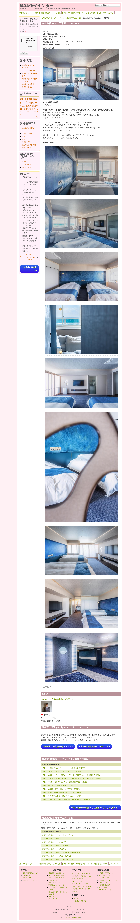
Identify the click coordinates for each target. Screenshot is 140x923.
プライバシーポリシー (106, 878)
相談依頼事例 (75, 13)
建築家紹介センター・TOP (28, 13)
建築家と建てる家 (77, 873)
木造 (26, 99)
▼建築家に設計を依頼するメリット (58, 746)
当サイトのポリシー (105, 875)
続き (37, 117)
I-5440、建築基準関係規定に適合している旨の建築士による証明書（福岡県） (72, 778)
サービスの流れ (27, 133)
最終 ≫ (30, 260)
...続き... (74, 891)
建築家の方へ (78, 899)
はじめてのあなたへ (29, 70)
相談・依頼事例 (76, 864)
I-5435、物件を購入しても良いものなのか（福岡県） (62, 796)
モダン (34, 109)
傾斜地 (74, 876)
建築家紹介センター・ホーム (53, 18)
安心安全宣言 (101, 13)
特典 (23, 136)
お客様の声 (66, 13)
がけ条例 (88, 886)
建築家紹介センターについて (108, 880)
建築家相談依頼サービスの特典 (54, 842)
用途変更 (75, 889)
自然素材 (33, 99)
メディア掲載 (103, 887)
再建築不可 (86, 884)
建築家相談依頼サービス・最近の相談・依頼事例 (61, 852)
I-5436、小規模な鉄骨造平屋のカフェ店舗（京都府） (62, 792)
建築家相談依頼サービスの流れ (50, 13)
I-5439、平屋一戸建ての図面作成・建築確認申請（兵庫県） (65, 782)
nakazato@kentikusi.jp (73, 917)
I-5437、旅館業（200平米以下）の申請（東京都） (61, 789)
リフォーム (87, 876)
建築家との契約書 (28, 84)
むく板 (23, 109)
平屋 (79, 889)
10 (30, 257)
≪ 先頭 (28, 254)
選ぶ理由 (25, 162)
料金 (83, 13)
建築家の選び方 (27, 87)
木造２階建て (33, 106)
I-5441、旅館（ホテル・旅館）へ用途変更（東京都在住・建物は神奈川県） (71, 775)
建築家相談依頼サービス (30, 873)
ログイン (110, 13)
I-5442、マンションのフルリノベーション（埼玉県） (62, 771)
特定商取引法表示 (104, 885)
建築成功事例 (27, 878)
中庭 (27, 112)
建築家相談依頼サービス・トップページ (57, 835)
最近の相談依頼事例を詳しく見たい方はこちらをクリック (95, 808)
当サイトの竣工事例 (54, 883)
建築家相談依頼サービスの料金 (54, 849)
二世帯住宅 (79, 879)
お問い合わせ (26, 148)
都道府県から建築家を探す (57, 873)
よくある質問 (90, 13)
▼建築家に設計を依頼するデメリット (94, 746)
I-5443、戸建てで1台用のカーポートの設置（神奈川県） (64, 768)
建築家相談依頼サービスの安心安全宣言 (57, 859)
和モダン (29, 109)
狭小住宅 (80, 876)
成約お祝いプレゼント (30, 880)
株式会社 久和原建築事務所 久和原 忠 (57, 699)
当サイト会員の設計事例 (56, 875)
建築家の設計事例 (74, 18)
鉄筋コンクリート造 (78, 886)
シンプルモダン (27, 102)
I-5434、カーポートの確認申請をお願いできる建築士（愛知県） (67, 799)
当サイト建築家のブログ (56, 878)
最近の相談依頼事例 (29, 145)
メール (23, 31)
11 (34, 257)
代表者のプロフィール (106, 873)
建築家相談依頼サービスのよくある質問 (57, 856)
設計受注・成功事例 (80, 901)
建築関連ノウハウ (54, 880)
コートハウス (86, 889)
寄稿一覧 (51, 896)
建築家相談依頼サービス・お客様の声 (57, 845)
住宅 (22, 99)
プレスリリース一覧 (105, 890)
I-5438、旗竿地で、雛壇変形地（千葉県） (58, 785)
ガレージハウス (77, 881)
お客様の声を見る (30, 268)
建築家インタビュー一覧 (56, 885)
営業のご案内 (103, 883)
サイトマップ (113, 864)
